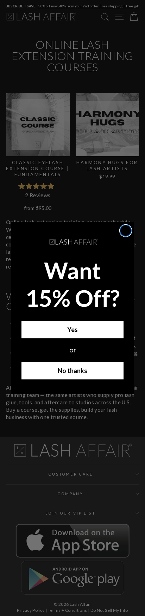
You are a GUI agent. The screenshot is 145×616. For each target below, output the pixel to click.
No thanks (72, 371)
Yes (72, 329)
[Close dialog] (125, 230)
